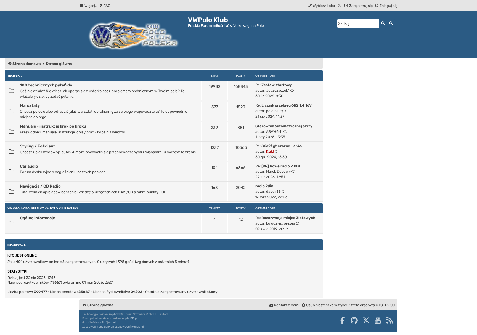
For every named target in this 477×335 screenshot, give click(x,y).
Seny (213, 292)
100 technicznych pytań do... (48, 85)
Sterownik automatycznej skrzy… (285, 126)
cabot (112, 322)
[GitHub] (354, 320)
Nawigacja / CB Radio (40, 186)
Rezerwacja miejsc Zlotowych (288, 218)
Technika (14, 75)
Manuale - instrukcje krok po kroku (53, 126)
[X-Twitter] (366, 320)
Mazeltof (101, 322)
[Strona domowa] (134, 34)
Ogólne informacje (37, 217)
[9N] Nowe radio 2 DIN (280, 166)
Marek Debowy (278, 171)
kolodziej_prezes (280, 223)
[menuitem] (104, 6)
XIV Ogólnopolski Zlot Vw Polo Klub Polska (43, 208)
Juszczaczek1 (278, 90)
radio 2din (264, 186)
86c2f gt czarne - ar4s (281, 146)
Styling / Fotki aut (37, 146)
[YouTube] (377, 320)
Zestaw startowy (276, 85)
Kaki (270, 151)
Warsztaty (30, 105)
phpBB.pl (131, 318)
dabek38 (273, 191)
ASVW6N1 (274, 132)
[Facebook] (342, 320)
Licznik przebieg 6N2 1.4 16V (286, 105)
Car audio (29, 166)
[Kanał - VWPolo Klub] (389, 320)
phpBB (116, 314)
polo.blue (274, 111)
